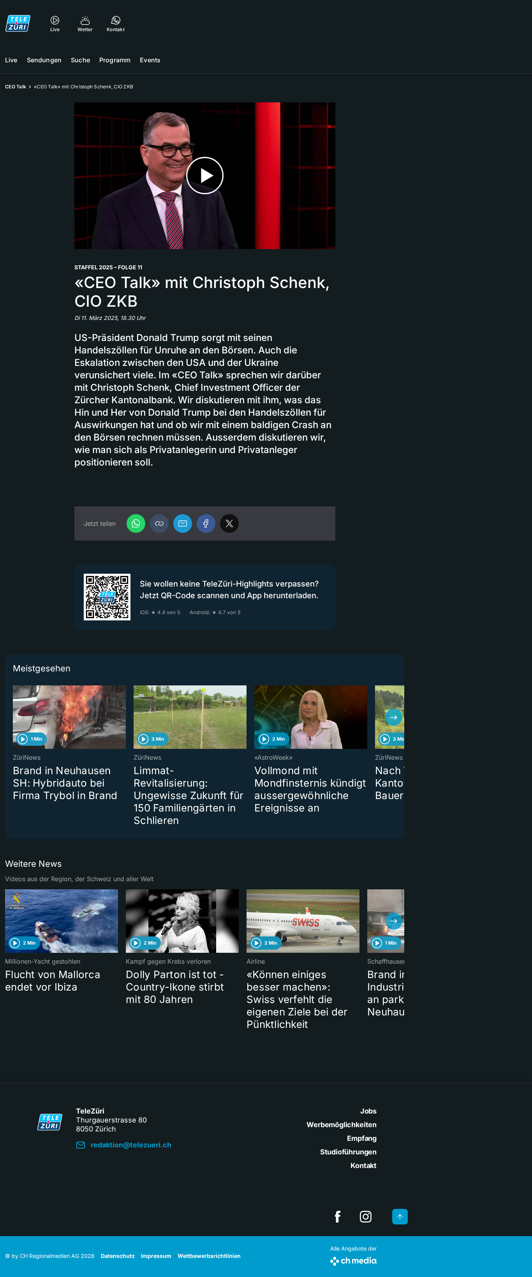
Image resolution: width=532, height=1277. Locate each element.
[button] (159, 523)
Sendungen (44, 60)
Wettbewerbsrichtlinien (209, 1255)
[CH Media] (353, 1259)
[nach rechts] (393, 717)
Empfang (362, 1138)
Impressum (156, 1255)
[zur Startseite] (17, 23)
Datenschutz (118, 1255)
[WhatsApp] (136, 523)
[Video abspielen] (204, 175)
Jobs (368, 1111)
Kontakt (364, 1165)
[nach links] (15, 717)
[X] (229, 523)
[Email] (182, 523)
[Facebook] (206, 523)
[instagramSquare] (365, 1216)
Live (11, 60)
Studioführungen (348, 1152)
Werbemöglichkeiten (342, 1125)
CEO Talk (15, 87)
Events (150, 60)
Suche (80, 60)
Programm (114, 60)
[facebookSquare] (337, 1216)
